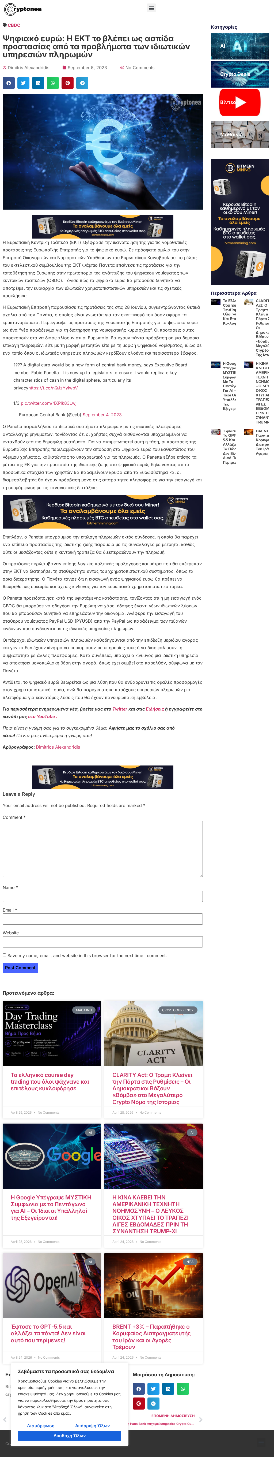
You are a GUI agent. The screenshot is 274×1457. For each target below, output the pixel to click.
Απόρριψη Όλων (92, 1425)
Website (11, 933)
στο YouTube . (42, 716)
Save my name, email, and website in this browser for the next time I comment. (87, 955)
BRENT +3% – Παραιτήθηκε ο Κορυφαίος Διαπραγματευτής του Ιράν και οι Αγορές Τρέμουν (151, 1336)
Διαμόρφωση (41, 1425)
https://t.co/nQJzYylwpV (53, 388)
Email (10, 910)
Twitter (120, 709)
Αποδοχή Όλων (70, 1435)
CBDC (14, 25)
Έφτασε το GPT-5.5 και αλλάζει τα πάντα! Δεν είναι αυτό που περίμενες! (48, 1333)
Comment (14, 817)
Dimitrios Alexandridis (58, 747)
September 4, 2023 (102, 414)
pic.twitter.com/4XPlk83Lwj (49, 403)
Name (10, 887)
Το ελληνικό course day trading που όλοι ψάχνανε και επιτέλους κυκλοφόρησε (50, 1082)
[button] (151, 7)
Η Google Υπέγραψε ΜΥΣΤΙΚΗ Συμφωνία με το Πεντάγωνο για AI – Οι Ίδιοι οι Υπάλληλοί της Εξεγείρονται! (51, 1207)
